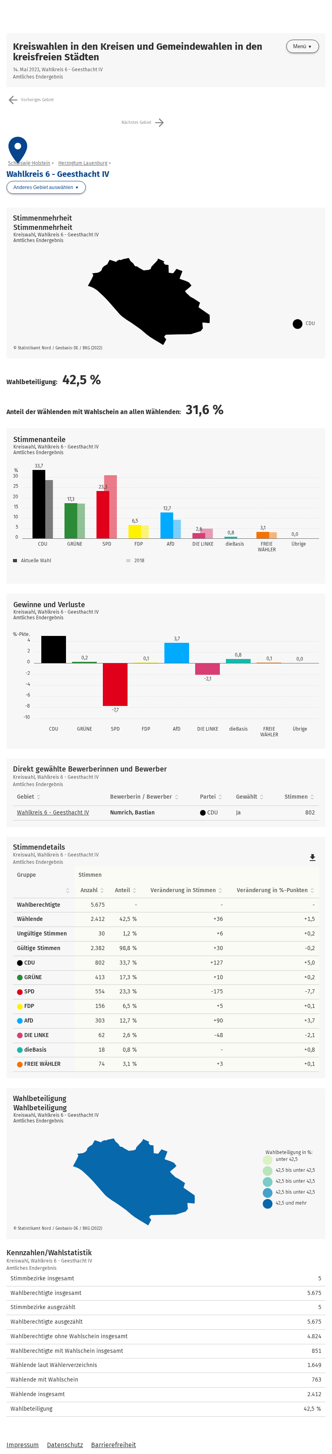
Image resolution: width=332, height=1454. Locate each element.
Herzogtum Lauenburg (82, 163)
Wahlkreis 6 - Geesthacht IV (53, 812)
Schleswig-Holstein (29, 163)
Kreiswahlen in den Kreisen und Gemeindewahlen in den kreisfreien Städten (137, 52)
